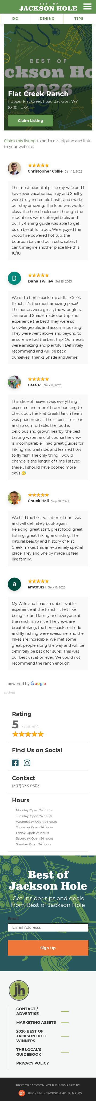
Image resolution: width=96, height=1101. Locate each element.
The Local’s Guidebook (28, 1052)
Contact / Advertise (27, 1011)
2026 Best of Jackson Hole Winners (31, 1036)
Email (13, 918)
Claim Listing (30, 120)
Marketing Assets (36, 1022)
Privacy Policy (32, 1063)
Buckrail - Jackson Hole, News (55, 1093)
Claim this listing (20, 140)
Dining (47, 19)
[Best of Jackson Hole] (48, 6)
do (15, 19)
